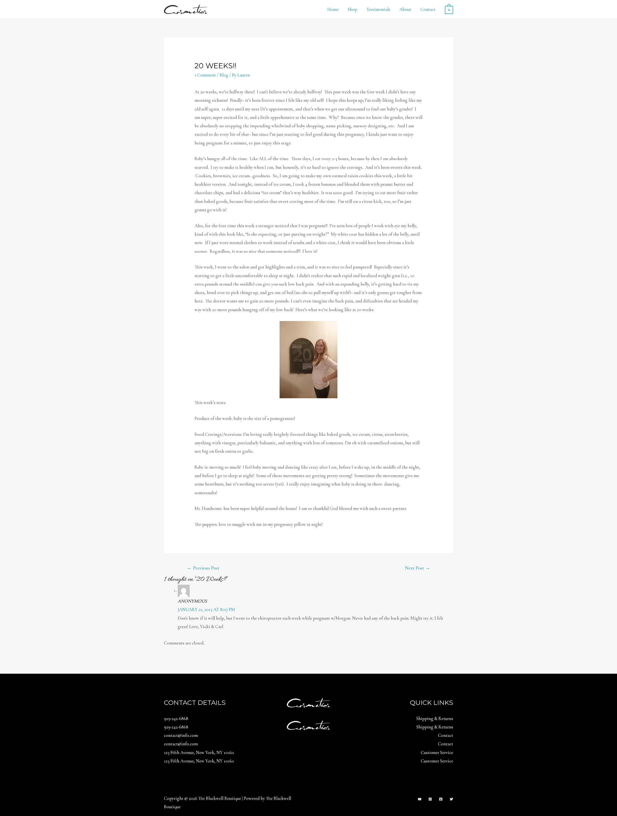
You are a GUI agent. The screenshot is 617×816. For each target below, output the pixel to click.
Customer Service (437, 752)
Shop (352, 9)
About (405, 9)
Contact (428, 9)
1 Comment (205, 75)
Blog (224, 75)
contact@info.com (181, 735)
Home (333, 9)
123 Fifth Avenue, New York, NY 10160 (199, 752)
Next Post (417, 568)
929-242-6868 (176, 718)
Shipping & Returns (434, 718)
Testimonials (378, 9)
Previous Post (203, 568)
